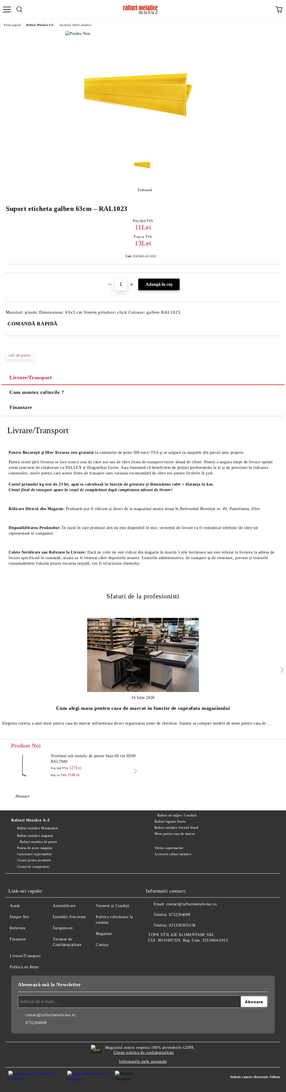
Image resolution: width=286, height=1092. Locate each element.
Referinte (18, 928)
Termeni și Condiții (113, 906)
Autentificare (64, 906)
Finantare (20, 407)
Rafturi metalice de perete (38, 842)
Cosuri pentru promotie (34, 860)
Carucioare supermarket (34, 854)
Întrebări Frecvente (69, 917)
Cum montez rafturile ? (36, 392)
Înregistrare (63, 928)
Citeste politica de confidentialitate (143, 1052)
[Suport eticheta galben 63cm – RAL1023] (143, 147)
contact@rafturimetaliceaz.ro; (192, 904)
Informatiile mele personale (143, 1061)
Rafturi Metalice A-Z (40, 24)
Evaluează (145, 190)
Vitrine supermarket (168, 848)
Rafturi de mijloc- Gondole (177, 815)
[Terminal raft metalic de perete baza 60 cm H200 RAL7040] (23, 765)
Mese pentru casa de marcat (174, 834)
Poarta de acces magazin (34, 848)
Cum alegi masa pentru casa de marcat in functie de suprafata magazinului (143, 708)
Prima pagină (12, 24)
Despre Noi (19, 917)
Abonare (22, 796)
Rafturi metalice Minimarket (37, 828)
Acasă (15, 906)
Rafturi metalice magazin (35, 836)
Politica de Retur (24, 967)
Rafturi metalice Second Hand (176, 828)
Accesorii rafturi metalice (75, 24)
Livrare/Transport (30, 377)
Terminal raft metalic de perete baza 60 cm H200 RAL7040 (93, 759)
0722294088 (179, 915)
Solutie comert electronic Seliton (255, 1077)
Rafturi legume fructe (169, 821)
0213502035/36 (182, 925)
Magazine (104, 934)
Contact (102, 945)
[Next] (281, 670)
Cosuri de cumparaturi (33, 867)
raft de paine (19, 355)
